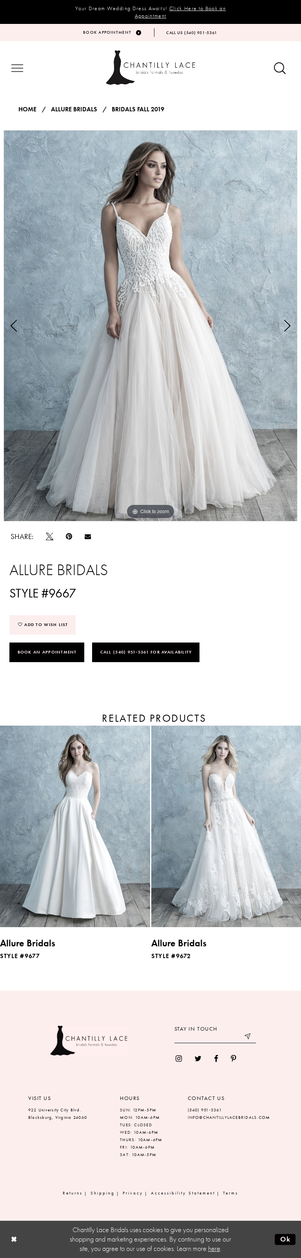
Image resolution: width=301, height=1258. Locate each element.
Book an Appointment (47, 652)
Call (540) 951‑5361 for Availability (146, 652)
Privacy (133, 1193)
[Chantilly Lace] (150, 67)
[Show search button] (280, 68)
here (214, 1248)
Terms (230, 1193)
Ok (285, 1239)
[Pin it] (69, 536)
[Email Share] (87, 536)
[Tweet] (50, 536)
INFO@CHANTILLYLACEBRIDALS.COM (229, 1117)
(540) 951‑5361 (205, 1110)
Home (27, 109)
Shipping (103, 1193)
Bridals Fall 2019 (138, 109)
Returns (73, 1193)
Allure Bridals (74, 109)
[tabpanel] (150, 326)
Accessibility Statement (183, 1193)
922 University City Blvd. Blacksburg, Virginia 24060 (57, 1113)
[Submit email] (248, 1037)
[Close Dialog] (13, 1239)
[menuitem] (178, 1059)
